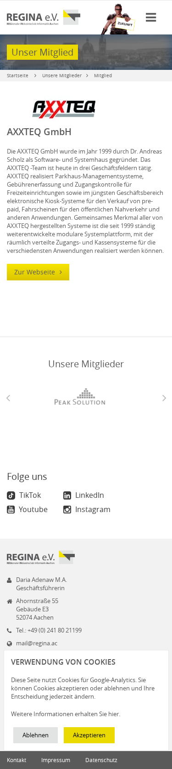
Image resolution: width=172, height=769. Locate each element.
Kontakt (16, 759)
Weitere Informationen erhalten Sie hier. (65, 714)
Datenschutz (101, 759)
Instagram (92, 509)
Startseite (17, 76)
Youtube (32, 509)
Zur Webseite (35, 272)
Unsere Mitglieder (62, 76)
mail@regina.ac (36, 643)
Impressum (55, 759)
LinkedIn (88, 495)
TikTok (29, 495)
